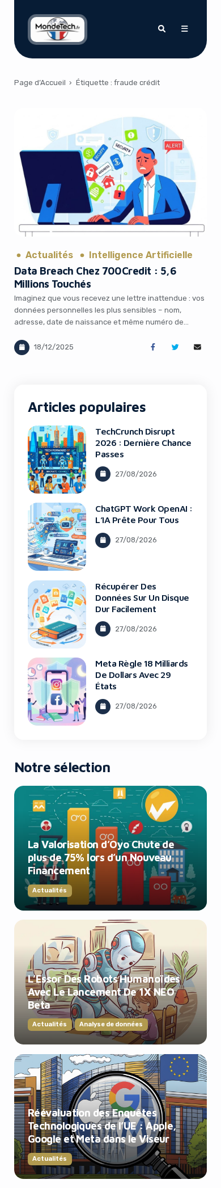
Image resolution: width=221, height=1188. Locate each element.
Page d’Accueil (40, 82)
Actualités (49, 255)
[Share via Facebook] (152, 347)
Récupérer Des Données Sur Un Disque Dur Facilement (142, 597)
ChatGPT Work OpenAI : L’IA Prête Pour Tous (144, 514)
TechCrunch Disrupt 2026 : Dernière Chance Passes (143, 442)
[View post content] (110, 172)
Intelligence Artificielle (141, 255)
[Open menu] (184, 29)
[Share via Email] (197, 347)
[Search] (161, 29)
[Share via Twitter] (175, 347)
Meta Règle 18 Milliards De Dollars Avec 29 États (141, 674)
